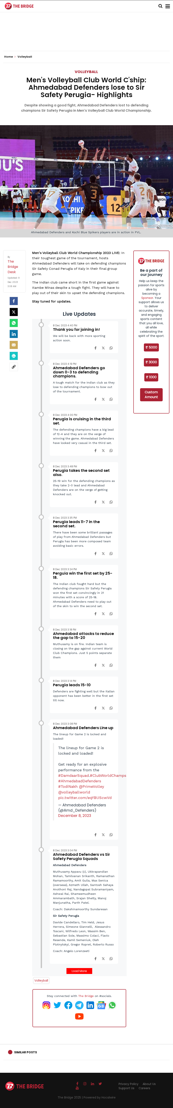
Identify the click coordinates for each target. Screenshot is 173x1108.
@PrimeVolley (91, 786)
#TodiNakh (68, 786)
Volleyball (86, 71)
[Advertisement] (86, 38)
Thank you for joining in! (76, 329)
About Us (149, 1084)
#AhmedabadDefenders (79, 781)
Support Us (126, 1088)
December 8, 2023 (74, 815)
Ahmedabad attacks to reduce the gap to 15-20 (83, 635)
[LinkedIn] (13, 334)
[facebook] (13, 301)
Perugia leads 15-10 (72, 685)
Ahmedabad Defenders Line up (83, 727)
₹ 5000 (151, 347)
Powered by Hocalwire (100, 1097)
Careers (144, 1088)
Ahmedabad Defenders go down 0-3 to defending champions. (79, 372)
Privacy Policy (128, 1084)
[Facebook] (95, 348)
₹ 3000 (151, 362)
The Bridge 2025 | (71, 1097)
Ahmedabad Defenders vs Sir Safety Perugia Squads (81, 856)
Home (9, 57)
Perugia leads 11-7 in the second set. (76, 524)
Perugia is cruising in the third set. (82, 421)
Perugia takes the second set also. (81, 472)
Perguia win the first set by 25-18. (82, 575)
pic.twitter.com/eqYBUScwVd (85, 798)
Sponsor (147, 298)
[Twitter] (13, 312)
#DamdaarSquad (73, 775)
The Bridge (86, 996)
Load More (79, 971)
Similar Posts (25, 1052)
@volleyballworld (74, 792)
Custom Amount (151, 394)
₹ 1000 (151, 377)
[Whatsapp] (13, 323)
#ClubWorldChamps (108, 775)
